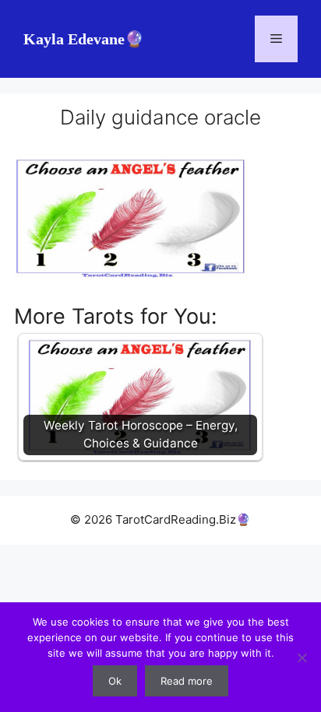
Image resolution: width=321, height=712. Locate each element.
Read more (186, 681)
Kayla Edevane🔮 (83, 38)
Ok (115, 681)
